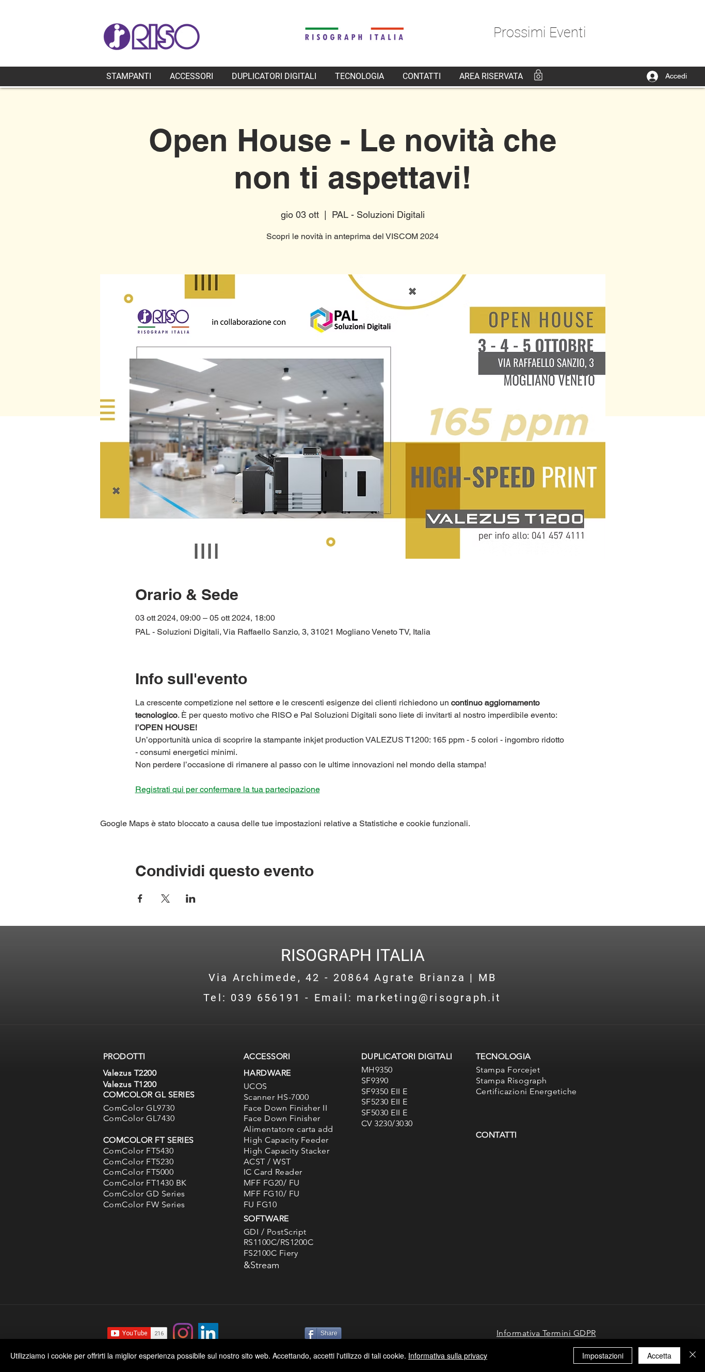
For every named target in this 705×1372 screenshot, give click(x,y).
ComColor (123, 1161)
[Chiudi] (692, 1355)
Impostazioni (602, 1355)
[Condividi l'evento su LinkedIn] (191, 898)
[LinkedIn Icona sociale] (208, 1333)
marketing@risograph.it (429, 997)
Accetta (659, 1355)
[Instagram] (183, 1333)
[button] (129, 76)
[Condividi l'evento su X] (165, 898)
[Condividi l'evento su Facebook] (140, 898)
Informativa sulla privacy (447, 1355)
